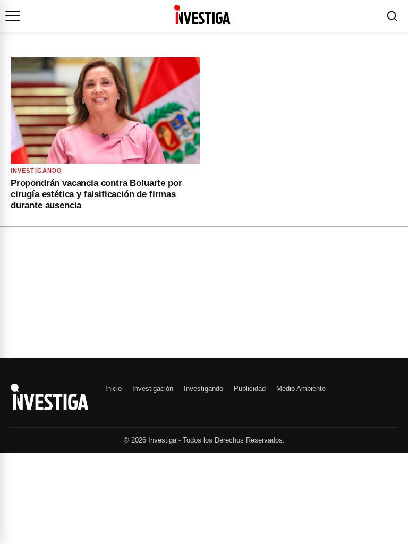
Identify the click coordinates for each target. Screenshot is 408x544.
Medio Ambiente (301, 389)
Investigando (36, 170)
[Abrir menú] (12, 16)
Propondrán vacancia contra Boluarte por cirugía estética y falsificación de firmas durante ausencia (96, 194)
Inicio (113, 389)
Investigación (152, 389)
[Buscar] (392, 16)
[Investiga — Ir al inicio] (202, 14)
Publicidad (250, 389)
